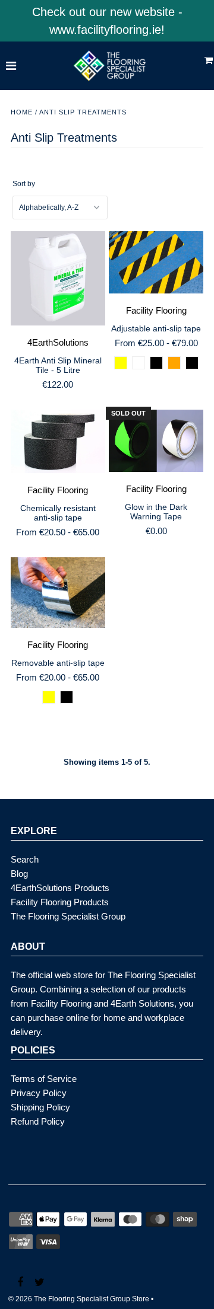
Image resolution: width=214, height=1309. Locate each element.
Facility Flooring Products (60, 902)
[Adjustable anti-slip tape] (156, 262)
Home (22, 112)
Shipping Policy (40, 1107)
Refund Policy (38, 1121)
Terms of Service (44, 1079)
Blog (19, 874)
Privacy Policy (39, 1093)
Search (25, 859)
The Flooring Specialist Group (68, 916)
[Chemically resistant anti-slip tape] (58, 442)
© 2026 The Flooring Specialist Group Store (78, 1299)
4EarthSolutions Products (60, 888)
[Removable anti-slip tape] (58, 592)
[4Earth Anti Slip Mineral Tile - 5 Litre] (58, 278)
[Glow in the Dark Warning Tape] (156, 441)
